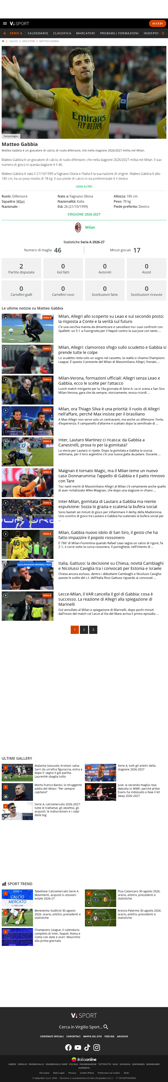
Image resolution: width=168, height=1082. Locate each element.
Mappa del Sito (92, 1036)
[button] (163, 33)
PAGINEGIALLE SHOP (57, 1064)
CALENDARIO (38, 33)
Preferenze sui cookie (109, 1073)
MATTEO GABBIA (49, 41)
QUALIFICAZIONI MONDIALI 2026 (34, 564)
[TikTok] (87, 1050)
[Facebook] (68, 1050)
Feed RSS (109, 1036)
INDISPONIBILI (155, 33)
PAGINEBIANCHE (88, 1064)
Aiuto (126, 1073)
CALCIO (13, 41)
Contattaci (73, 1036)
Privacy (72, 1073)
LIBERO (12, 1064)
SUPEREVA (84, 1068)
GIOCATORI (28, 41)
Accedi (157, 23)
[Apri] (5, 23)
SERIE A (47, 317)
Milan (20, 201)
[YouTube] (78, 1050)
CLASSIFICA (62, 33)
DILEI (115, 1064)
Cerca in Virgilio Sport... (81, 1027)
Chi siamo (44, 1073)
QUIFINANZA (138, 1064)
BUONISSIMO (153, 1064)
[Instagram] (96, 1050)
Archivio (122, 1036)
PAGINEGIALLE (36, 1064)
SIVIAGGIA (125, 1064)
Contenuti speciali (52, 1036)
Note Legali (59, 1073)
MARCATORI (85, 33)
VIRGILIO (22, 1064)
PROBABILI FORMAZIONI (119, 33)
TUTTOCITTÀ (104, 1064)
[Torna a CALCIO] (5, 33)
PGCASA (73, 1064)
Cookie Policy (87, 1073)
